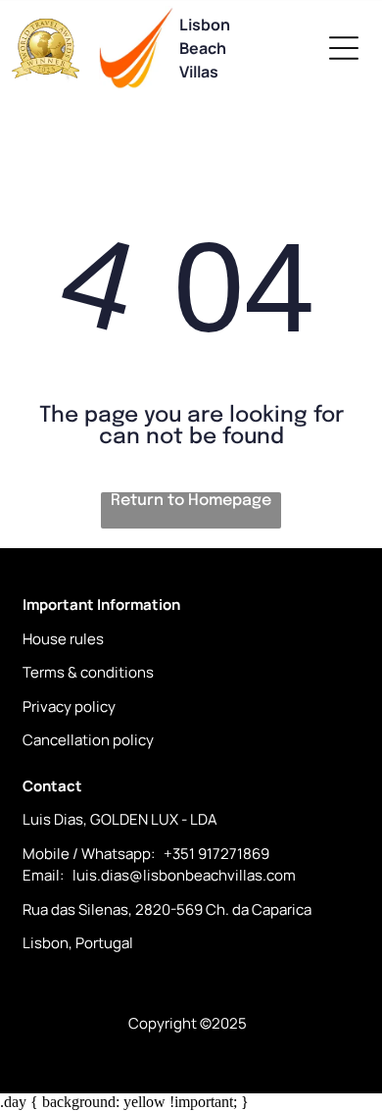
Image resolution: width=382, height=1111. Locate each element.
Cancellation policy (88, 740)
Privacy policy (69, 706)
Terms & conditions (88, 672)
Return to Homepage (191, 500)
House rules (63, 639)
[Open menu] (343, 48)
